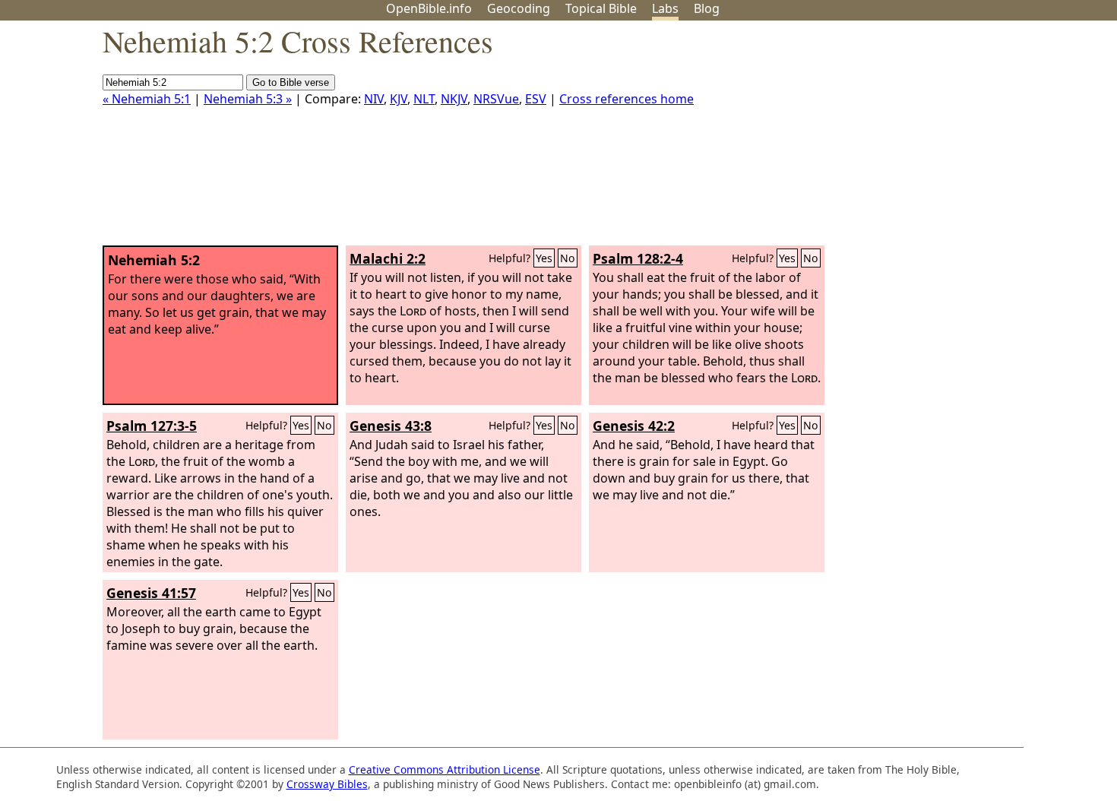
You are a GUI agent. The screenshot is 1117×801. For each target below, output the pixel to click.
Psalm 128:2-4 (638, 258)
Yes (544, 258)
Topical (601, 8)
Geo (518, 8)
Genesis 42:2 (634, 425)
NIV (374, 98)
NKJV (454, 98)
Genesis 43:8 (391, 425)
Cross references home (626, 98)
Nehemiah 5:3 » (248, 98)
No (567, 258)
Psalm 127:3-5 (151, 425)
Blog (707, 8)
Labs (665, 8)
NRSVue (496, 98)
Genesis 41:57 (151, 593)
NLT (424, 98)
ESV (535, 98)
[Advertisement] (963, 139)
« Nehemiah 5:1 (147, 98)
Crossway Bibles (327, 784)
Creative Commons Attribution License (444, 769)
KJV (398, 98)
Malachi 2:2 (388, 258)
